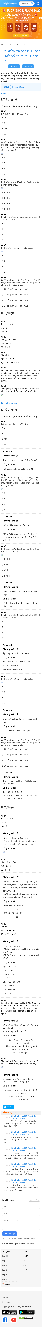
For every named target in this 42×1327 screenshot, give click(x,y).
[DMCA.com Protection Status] (26, 1319)
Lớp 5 (4, 1270)
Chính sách (6, 1302)
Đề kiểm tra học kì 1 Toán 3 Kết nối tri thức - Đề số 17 (23, 1181)
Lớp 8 (25, 1260)
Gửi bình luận (9, 1234)
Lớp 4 (25, 1270)
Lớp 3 (4, 1274)
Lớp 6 (25, 1265)
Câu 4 (3, 214)
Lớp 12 (25, 1251)
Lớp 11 (5, 1256)
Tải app (7, 1284)
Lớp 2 (25, 1274)
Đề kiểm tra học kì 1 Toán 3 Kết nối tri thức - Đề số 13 (23, 1117)
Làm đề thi (28, 66)
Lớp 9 (4, 1260)
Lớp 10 (25, 1256)
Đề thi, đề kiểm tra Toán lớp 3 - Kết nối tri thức (20, 45)
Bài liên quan (9, 1112)
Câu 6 (3, 277)
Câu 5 (3, 245)
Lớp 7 (4, 1265)
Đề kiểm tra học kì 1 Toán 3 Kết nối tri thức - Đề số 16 (23, 1165)
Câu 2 (3, 139)
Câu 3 (3, 179)
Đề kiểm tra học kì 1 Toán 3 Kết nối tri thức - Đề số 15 (23, 1149)
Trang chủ (6, 1251)
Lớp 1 (4, 1279)
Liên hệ (5, 1297)
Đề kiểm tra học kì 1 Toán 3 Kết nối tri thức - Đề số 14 (23, 1133)
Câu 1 (3, 111)
